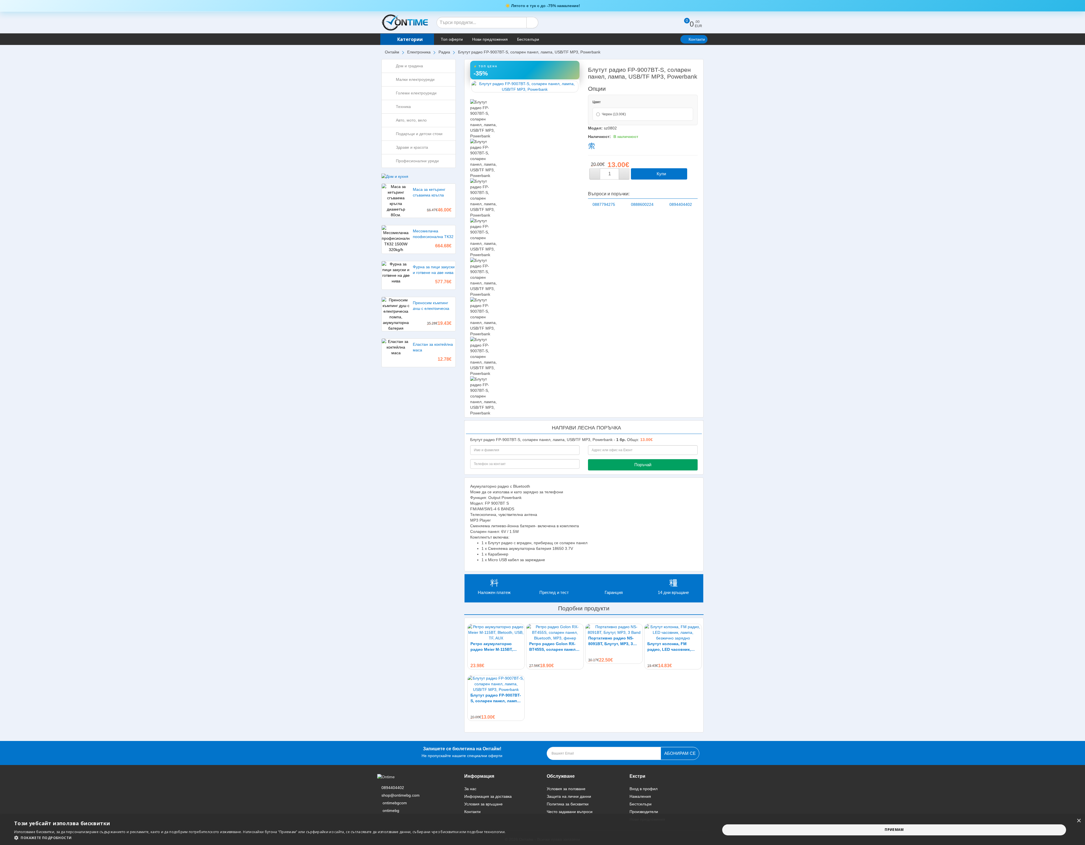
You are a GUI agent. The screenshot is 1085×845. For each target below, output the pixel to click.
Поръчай (642, 464)
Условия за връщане (483, 804)
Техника (403, 106)
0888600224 (642, 204)
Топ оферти (452, 39)
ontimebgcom (395, 803)
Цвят (597, 102)
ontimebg (391, 810)
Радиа (444, 52)
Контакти (697, 39)
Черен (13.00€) (614, 114)
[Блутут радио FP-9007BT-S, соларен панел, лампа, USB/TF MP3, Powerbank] (525, 86)
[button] (259, 838)
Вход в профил (643, 788)
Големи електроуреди (416, 93)
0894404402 (680, 204)
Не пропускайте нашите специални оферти (462, 752)
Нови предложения (490, 39)
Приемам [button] (894, 829)
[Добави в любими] (693, 174)
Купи (661, 173)
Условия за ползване (566, 788)
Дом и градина (409, 66)
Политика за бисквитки (568, 804)
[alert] (542, 830)
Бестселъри (528, 39)
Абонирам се (680, 753)
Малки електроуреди (415, 79)
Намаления (640, 796)
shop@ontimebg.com (400, 795)
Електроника (419, 52)
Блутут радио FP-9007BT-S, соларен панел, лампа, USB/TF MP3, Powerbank (495, 698)
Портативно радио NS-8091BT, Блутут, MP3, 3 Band (611, 641)
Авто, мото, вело (411, 120)
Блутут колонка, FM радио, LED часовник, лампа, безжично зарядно (672, 646)
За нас (470, 788)
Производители (644, 811)
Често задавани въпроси (570, 811)
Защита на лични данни (569, 796)
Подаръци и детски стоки (419, 133)
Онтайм (392, 52)
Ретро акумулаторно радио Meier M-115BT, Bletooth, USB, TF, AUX (492, 646)
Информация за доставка (488, 796)
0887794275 (604, 204)
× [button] (1079, 821)
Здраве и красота (412, 147)
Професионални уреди (417, 161)
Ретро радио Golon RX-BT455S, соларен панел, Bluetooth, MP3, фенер (553, 646)
